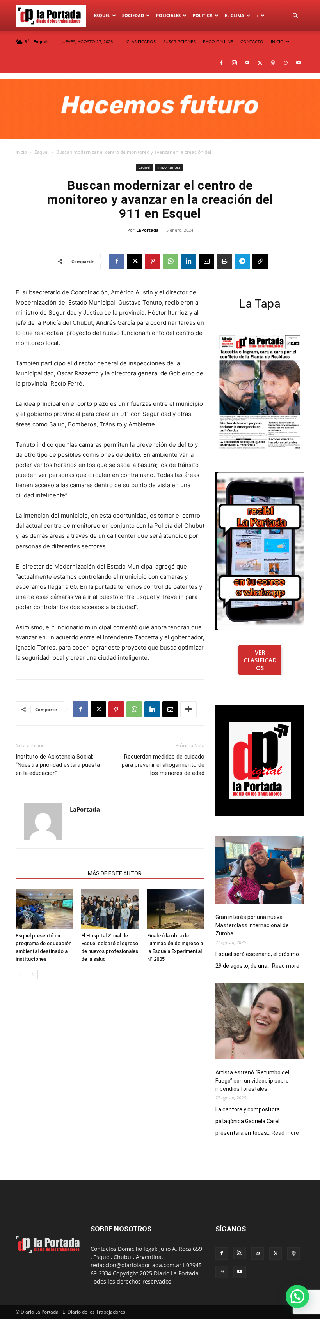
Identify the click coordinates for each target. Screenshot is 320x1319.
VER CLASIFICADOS (260, 660)
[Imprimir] (224, 261)
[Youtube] (298, 62)
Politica (203, 15)
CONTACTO (251, 41)
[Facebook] (221, 62)
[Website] (273, 62)
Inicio (21, 152)
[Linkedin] (188, 261)
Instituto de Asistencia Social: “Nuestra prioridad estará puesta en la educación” (58, 765)
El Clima (234, 15)
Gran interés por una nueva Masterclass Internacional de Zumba (252, 925)
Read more (285, 966)
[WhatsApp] (286, 62)
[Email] (206, 261)
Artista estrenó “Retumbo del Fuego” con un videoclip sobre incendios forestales (252, 1080)
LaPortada (147, 230)
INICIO (277, 41)
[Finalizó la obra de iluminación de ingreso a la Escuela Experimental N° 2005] (175, 909)
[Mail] (247, 62)
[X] (260, 62)
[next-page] (33, 974)
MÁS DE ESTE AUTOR (115, 873)
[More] (188, 709)
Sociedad (133, 15)
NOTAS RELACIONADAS (49, 873)
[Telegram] (242, 261)
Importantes (168, 167)
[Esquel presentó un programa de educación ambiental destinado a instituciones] (44, 909)
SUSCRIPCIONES (179, 41)
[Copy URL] (260, 261)
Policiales (168, 15)
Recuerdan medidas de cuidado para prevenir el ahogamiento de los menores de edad (163, 765)
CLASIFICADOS (141, 41)
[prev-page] (20, 974)
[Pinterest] (152, 261)
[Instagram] (234, 62)
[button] (295, 15)
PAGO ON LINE (218, 41)
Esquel (102, 15)
